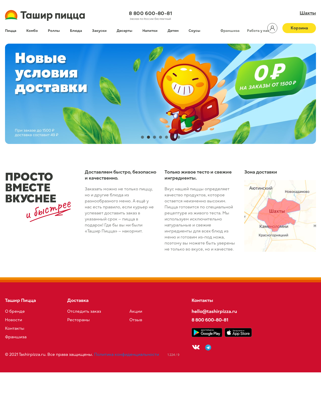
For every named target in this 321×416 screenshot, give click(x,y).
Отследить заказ (84, 311)
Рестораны (78, 320)
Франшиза (229, 30)
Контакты (14, 328)
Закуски (99, 30)
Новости (13, 320)
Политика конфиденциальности (126, 354)
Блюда (76, 30)
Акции (135, 311)
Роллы (54, 30)
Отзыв (135, 320)
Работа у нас (258, 30)
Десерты (124, 30)
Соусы (194, 30)
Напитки (149, 30)
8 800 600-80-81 (150, 13)
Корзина (299, 28)
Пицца (10, 30)
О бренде (15, 311)
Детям (173, 30)
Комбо (32, 30)
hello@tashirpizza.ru (214, 311)
